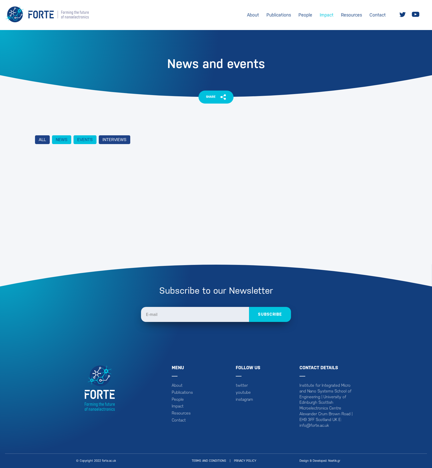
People (305, 15)
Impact (327, 15)
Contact (378, 15)
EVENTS (85, 139)
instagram (244, 399)
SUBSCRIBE (270, 314)
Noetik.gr (334, 460)
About (253, 15)
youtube (243, 392)
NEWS (62, 139)
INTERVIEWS (114, 139)
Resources (351, 15)
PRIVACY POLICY (245, 460)
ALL (42, 139)
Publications (278, 15)
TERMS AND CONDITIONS (209, 460)
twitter (242, 385)
